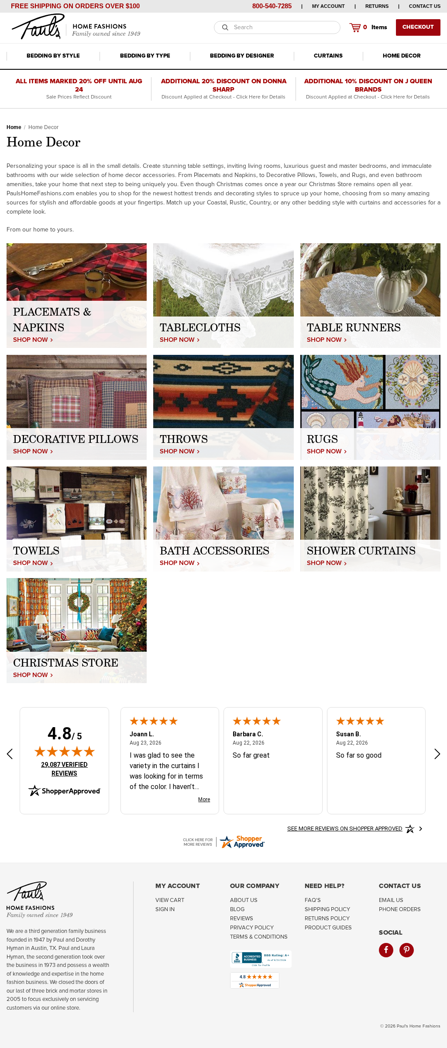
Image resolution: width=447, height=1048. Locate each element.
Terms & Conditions (259, 937)
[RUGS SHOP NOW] (370, 407)
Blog (237, 909)
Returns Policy (327, 919)
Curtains (328, 56)
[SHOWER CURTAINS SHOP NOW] (370, 519)
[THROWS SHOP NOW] (223, 407)
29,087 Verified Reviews (70, 769)
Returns (377, 6)
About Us (244, 900)
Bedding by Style (53, 56)
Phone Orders (400, 909)
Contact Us (424, 6)
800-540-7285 (272, 6)
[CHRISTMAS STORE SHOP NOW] (77, 630)
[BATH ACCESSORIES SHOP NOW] (223, 519)
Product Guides (328, 928)
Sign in (165, 909)
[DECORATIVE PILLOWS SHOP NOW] (77, 407)
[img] (64, 751)
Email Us (391, 900)
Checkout (418, 27)
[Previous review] (9, 755)
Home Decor (402, 56)
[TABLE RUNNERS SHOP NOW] (370, 295)
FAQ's (313, 900)
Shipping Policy (327, 909)
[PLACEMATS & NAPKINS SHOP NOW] (77, 295)
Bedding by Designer (242, 56)
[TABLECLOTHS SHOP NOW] (223, 295)
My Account (328, 6)
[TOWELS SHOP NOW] (77, 519)
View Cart (169, 900)
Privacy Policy (252, 928)
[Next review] (437, 755)
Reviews (241, 919)
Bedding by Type (145, 56)
